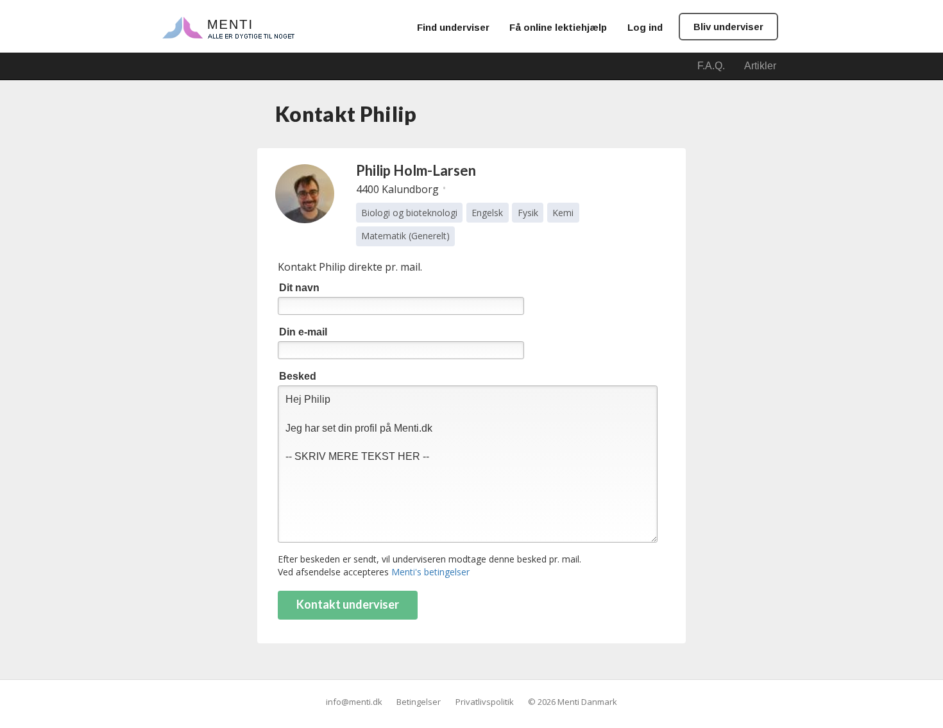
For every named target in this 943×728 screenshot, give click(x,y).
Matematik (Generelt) (405, 236)
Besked (297, 376)
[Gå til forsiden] (228, 26)
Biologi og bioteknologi (409, 213)
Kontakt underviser (347, 604)
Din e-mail (303, 331)
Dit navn (299, 287)
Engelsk (487, 213)
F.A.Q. (711, 65)
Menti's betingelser (430, 572)
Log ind (645, 27)
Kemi (562, 213)
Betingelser (418, 701)
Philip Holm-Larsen (416, 170)
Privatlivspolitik (484, 701)
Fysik (528, 213)
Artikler (760, 65)
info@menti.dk (354, 701)
